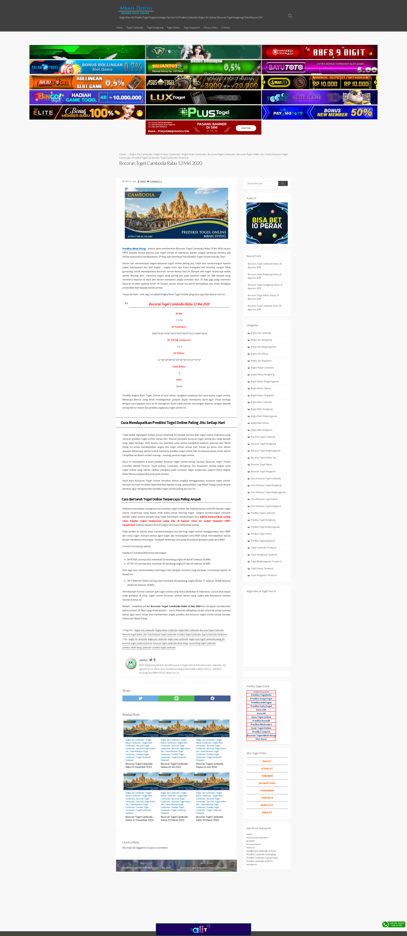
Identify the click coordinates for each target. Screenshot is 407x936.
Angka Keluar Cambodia (167, 154)
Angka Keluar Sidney (261, 388)
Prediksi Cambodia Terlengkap (261, 854)
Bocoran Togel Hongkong (263, 443)
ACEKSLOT (267, 768)
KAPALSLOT (267, 805)
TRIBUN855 (267, 775)
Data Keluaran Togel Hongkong (266, 485)
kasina (249, 834)
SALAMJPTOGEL (267, 783)
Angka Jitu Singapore (261, 360)
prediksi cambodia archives (259, 861)
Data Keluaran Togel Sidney (264, 499)
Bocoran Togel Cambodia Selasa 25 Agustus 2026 (265, 265)
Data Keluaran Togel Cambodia (162, 634)
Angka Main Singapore (261, 429)
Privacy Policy (211, 27)
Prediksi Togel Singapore (263, 540)
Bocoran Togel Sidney (261, 464)
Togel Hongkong (155, 27)
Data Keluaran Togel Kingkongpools (268, 492)
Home (119, 27)
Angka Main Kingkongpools (264, 416)
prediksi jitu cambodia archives (261, 850)
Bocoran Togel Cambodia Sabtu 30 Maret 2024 (209, 818)
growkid (250, 840)
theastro (250, 847)
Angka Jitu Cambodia (141, 154)
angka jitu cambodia (157, 639)
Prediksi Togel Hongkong (263, 519)
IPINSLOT (267, 812)
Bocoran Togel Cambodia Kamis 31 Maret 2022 (174, 818)
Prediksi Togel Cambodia (145, 157)
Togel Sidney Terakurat (262, 568)
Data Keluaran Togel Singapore (266, 506)
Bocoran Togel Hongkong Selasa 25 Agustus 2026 (265, 286)
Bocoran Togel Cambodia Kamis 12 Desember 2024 (139, 818)
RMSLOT (267, 761)
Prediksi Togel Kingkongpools (265, 526)
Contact (226, 27)
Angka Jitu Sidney (259, 353)
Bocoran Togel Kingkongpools (265, 450)
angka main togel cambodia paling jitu (207, 639)
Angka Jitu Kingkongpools (263, 346)
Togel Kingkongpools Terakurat (266, 561)
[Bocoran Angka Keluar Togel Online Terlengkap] (136, 10)
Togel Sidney (173, 27)
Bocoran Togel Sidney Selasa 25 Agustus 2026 (263, 297)
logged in (141, 847)
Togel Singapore (192, 27)
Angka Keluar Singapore (262, 395)
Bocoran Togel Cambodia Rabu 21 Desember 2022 (138, 765)
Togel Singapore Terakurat (264, 575)
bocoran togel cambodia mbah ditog (170, 643)
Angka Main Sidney (260, 422)
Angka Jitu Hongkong (261, 339)
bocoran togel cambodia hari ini (137, 643)
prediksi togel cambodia (164, 647)
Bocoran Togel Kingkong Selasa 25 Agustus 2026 (265, 276)
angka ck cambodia (138, 639)
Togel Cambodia (134, 27)
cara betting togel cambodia (202, 643)
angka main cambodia (178, 639)
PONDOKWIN (267, 790)
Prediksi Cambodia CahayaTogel (262, 857)
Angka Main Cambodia (194, 154)
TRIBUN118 (267, 797)
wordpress (251, 864)
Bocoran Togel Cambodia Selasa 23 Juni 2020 (209, 765)
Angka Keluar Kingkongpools (265, 381)
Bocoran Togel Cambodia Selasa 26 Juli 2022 (174, 765)
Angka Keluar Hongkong (262, 374)
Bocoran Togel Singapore (263, 471)
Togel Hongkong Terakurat (264, 554)
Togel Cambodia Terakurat (175, 157)
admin (143, 181)
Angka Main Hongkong (262, 409)
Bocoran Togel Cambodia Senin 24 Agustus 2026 (264, 307)
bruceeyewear (253, 844)
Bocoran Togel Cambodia (221, 154)
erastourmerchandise (257, 837)
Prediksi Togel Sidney (261, 533)
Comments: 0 (156, 181)
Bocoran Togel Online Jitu (250, 154)
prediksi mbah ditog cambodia (136, 647)
